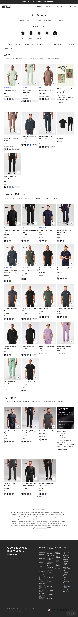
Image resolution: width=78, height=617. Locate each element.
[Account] (66, 7)
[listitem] (42, 552)
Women (35, 26)
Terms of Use (10, 611)
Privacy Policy (19, 611)
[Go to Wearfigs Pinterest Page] (16, 559)
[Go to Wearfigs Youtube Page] (13, 559)
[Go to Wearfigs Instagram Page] (8, 559)
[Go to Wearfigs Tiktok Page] (11, 559)
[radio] (4, 99)
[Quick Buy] (18, 83)
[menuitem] (8, 44)
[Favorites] (71, 7)
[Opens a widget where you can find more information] (71, 613)
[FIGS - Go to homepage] (6, 7)
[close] (76, 2)
